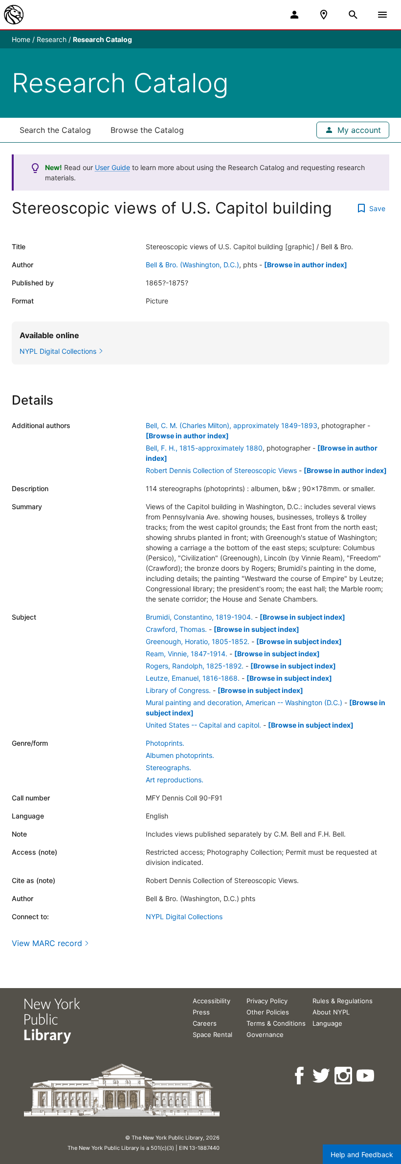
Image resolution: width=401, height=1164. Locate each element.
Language (327, 1023)
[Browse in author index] (305, 264)
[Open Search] (353, 14)
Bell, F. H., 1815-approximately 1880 (204, 448)
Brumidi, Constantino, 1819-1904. (199, 617)
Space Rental (212, 1034)
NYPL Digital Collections (184, 916)
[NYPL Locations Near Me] (323, 14)
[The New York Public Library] (13, 14)
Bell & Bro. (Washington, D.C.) (192, 264)
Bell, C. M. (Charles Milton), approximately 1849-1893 (231, 425)
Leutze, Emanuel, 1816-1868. (193, 678)
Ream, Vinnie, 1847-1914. (186, 653)
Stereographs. (168, 767)
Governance (265, 1034)
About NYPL (331, 1012)
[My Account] (294, 14)
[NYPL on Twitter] (322, 1076)
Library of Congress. (178, 690)
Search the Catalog (55, 130)
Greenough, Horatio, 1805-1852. (197, 641)
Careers (205, 1023)
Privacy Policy (267, 1001)
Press (201, 1012)
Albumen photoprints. (180, 755)
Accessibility (211, 1001)
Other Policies (267, 1012)
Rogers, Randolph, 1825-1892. (195, 666)
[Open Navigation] (382, 14)
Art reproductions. (174, 780)
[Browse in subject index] (302, 617)
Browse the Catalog (147, 130)
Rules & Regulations (342, 1001)
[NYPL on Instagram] (344, 1076)
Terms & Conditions (276, 1023)
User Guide (112, 167)
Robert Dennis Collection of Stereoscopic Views (221, 470)
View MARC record (47, 943)
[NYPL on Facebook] (300, 1076)
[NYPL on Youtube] (366, 1076)
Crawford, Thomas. (176, 629)
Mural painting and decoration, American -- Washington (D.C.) (244, 702)
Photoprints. (165, 743)
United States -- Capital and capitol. (203, 725)
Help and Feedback (362, 1154)
